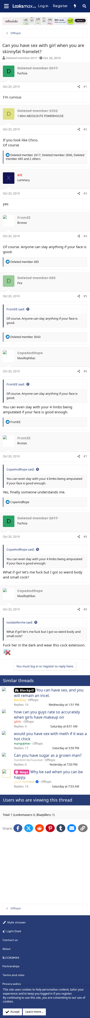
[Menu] (6, 6)
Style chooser (16, 922)
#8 (85, 537)
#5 (85, 296)
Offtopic (33, 700)
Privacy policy (11, 984)
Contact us (10, 940)
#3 (85, 193)
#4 (85, 236)
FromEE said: (15, 309)
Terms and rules (13, 975)
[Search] (84, 6)
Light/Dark (13, 931)
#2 (85, 129)
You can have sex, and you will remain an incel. (49, 692)
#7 (85, 456)
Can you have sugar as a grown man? (48, 755)
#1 (85, 87)
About (6, 949)
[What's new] (74, 6)
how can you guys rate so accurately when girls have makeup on (47, 714)
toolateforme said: (19, 622)
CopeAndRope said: (20, 469)
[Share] (79, 87)
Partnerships (10, 966)
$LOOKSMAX (10, 957)
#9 (85, 609)
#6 (85, 371)
